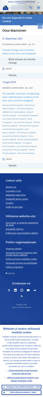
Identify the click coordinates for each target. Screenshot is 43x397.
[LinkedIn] (15, 290)
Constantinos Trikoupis (11, 150)
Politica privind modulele (21, 259)
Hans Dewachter (24, 115)
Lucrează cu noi (13, 191)
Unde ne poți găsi (14, 207)
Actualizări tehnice (14, 229)
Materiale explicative (16, 195)
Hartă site (11, 273)
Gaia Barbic (21, 109)
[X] (9, 290)
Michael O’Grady (24, 139)
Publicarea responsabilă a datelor (22, 233)
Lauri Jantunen (19, 122)
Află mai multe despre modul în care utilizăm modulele (23, 379)
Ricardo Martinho (9, 129)
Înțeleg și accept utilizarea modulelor (23, 387)
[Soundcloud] (34, 290)
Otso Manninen (25, 126)
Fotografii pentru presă (17, 199)
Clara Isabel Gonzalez (10, 119)
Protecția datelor (14, 249)
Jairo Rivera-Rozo (23, 146)
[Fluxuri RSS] (22, 296)
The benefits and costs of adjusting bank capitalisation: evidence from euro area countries (20, 97)
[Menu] (38, 7)
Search (31, 7)
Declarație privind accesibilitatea (21, 263)
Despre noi (11, 187)
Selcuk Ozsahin (8, 143)
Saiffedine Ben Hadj (10, 112)
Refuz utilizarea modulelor (23, 392)
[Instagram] (22, 290)
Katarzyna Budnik (9, 105)
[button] (38, 2)
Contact (9, 203)
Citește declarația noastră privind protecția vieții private (23, 372)
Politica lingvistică (14, 267)
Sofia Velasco (22, 153)
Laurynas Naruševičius (11, 136)
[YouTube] (28, 290)
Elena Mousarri (23, 133)
